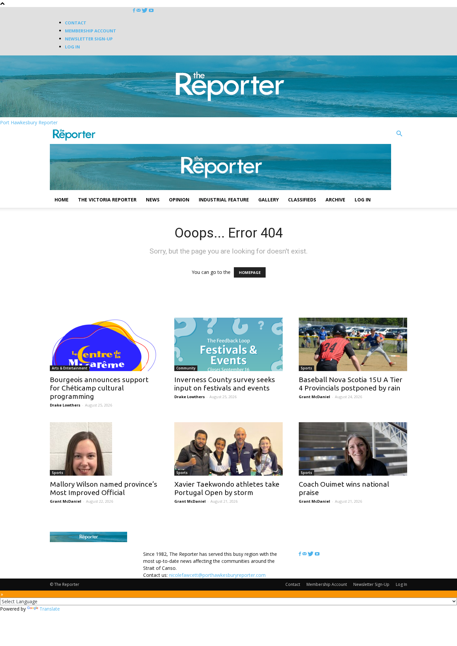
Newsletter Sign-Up (89, 39)
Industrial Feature (224, 199)
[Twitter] (145, 10)
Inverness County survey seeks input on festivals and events (224, 383)
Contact (75, 23)
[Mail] (139, 10)
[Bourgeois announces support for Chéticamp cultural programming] (104, 344)
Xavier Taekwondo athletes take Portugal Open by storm (226, 488)
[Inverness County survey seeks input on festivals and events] (228, 344)
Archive (335, 199)
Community (185, 368)
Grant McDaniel (314, 396)
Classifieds (302, 199)
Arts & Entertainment (69, 368)
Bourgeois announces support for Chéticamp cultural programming (99, 387)
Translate (49, 609)
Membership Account (90, 31)
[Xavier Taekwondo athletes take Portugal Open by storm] (228, 449)
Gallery (268, 199)
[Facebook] (134, 10)
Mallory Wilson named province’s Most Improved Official (103, 488)
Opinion (179, 199)
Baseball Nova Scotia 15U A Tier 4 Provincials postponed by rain (350, 383)
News (153, 199)
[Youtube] (151, 10)
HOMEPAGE (250, 272)
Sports (306, 368)
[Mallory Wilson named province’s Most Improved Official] (104, 449)
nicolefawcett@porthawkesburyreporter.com (217, 575)
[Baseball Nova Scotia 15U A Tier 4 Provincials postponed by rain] (353, 344)
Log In (72, 47)
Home (62, 199)
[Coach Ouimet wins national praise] (353, 449)
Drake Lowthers (65, 405)
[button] (399, 134)
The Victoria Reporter (107, 199)
